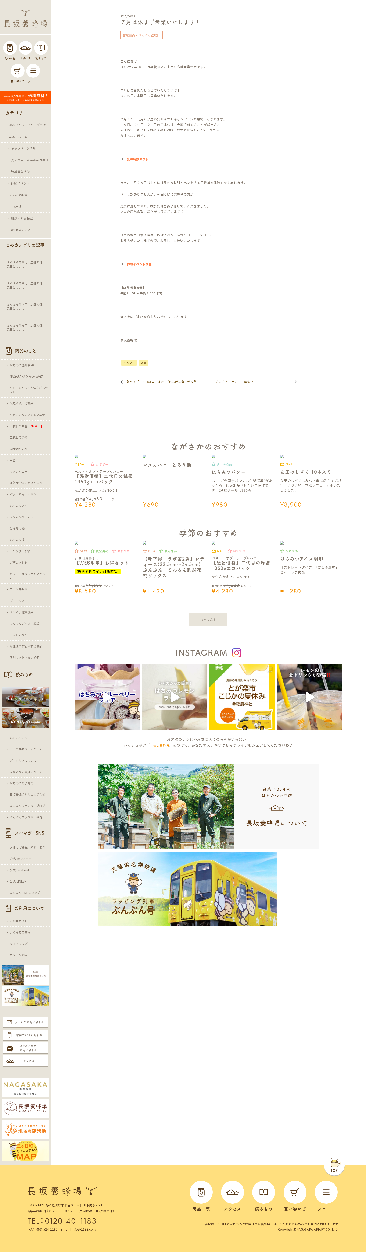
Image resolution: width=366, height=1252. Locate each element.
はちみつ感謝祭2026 (23, 365)
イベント (129, 363)
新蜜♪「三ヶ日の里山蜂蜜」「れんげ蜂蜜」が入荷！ (163, 382)
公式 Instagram (20, 858)
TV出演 (16, 206)
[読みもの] (41, 48)
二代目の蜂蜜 (19, 437)
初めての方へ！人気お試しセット (29, 390)
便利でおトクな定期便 (24, 657)
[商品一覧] (10, 48)
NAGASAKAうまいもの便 (26, 376)
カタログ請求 (19, 955)
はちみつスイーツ (21, 506)
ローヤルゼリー (20, 589)
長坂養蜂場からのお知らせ (27, 794)
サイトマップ (19, 943)
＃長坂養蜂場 (159, 745)
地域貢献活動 (20, 171)
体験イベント (20, 183)
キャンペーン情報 (23, 148)
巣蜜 (13, 460)
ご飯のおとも (19, 562)
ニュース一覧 (18, 136)
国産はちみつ (19, 449)
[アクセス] (25, 48)
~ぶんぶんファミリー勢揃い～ (235, 382)
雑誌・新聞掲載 (22, 218)
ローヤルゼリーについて (26, 749)
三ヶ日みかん (19, 635)
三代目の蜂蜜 (27, 426)
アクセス (29, 1060)
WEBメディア (20, 230)
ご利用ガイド (19, 921)
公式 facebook (20, 870)
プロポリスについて (23, 760)
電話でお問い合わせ (29, 1035)
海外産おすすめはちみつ (26, 483)
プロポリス (17, 601)
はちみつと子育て (21, 783)
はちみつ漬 (17, 539)
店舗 (143, 363)
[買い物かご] (18, 71)
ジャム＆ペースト (21, 517)
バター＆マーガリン (23, 494)
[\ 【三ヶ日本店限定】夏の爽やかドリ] (309, 697)
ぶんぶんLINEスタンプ (25, 893)
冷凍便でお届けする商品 (26, 646)
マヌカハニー (19, 471)
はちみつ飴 (17, 528)
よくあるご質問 (20, 932)
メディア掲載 (18, 195)
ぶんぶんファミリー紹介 (26, 817)
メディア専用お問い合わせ (28, 1048)
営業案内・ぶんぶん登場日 (29, 160)
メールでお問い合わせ (29, 1022)
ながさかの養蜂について (26, 772)
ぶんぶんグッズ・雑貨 (24, 623)
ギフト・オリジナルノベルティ (29, 576)
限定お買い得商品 (21, 403)
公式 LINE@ (18, 881)
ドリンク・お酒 (20, 551)
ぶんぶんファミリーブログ (27, 125)
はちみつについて (21, 738)
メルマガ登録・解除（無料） (29, 847)
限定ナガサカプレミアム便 (27, 415)
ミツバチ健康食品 (21, 612)
